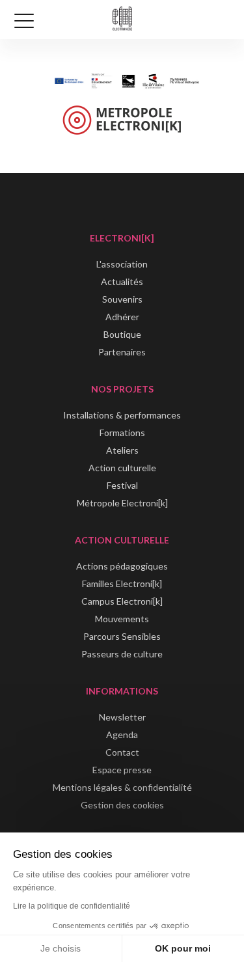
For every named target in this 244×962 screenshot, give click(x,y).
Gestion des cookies (122, 804)
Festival (122, 485)
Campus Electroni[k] (122, 601)
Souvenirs (122, 299)
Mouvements (122, 618)
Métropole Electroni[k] (122, 502)
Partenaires (122, 351)
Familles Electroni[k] (122, 583)
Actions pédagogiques (122, 565)
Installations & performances (122, 414)
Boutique (122, 334)
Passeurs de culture (122, 653)
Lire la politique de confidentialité (71, 906)
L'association (122, 263)
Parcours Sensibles (122, 636)
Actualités (122, 281)
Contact (122, 752)
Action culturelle (122, 467)
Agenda (122, 734)
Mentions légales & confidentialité (122, 787)
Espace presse (122, 769)
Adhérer (122, 316)
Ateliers (122, 450)
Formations (122, 432)
